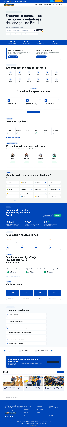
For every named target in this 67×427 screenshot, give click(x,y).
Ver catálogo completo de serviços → (13, 137)
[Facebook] (5, 417)
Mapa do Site (44, 423)
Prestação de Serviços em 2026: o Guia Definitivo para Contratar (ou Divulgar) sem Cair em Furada (33, 388)
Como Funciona (26, 409)
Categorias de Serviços (28, 406)
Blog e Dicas (26, 412)
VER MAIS (61, 4)
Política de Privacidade (30, 423)
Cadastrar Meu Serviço (40, 405)
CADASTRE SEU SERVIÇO (58, 1)
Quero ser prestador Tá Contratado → (13, 276)
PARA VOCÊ (40, 4)
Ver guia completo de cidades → (55, 301)
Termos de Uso (23, 423)
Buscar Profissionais (27, 405)
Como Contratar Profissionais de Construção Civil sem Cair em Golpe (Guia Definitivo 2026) (12, 388)
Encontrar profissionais (48, 215)
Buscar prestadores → (13, 56)
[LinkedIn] (12, 417)
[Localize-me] (34, 30)
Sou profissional (57, 215)
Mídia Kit (38, 412)
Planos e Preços (39, 406)
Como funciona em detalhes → (33, 112)
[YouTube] (10, 417)
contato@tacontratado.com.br (22, 1)
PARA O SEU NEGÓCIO (48, 4)
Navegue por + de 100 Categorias (12, 397)
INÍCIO (36, 4)
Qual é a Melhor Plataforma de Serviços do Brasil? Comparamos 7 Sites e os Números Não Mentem (53, 388)
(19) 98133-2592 (13, 1)
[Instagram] (8, 417)
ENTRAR (52, 1)
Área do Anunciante (40, 409)
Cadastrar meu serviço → (52, 361)
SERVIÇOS (55, 4)
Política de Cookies (38, 423)
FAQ (25, 415)
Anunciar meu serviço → (41, 56)
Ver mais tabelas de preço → (11, 200)
